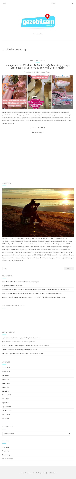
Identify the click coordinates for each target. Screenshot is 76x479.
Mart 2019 (5, 399)
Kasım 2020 (6, 387)
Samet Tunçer (45, 72)
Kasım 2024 (6, 372)
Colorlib (35, 473)
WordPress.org (7, 459)
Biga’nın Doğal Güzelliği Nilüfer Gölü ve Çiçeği (17, 353)
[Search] (72, 3)
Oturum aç (5, 447)
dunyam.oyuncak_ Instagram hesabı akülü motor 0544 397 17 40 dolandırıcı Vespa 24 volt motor (33, 297)
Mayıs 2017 (5, 418)
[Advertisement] (38, 163)
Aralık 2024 (6, 368)
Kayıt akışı (5, 451)
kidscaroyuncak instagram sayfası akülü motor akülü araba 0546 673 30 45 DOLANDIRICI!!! (32, 293)
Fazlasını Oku (37, 127)
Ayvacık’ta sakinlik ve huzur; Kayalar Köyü (16, 338)
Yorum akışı (6, 455)
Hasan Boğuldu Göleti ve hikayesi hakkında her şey (19, 345)
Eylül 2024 (5, 379)
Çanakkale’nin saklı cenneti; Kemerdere (15, 342)
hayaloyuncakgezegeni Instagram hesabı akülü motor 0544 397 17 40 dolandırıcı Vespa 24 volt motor (35, 289)
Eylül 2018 (5, 403)
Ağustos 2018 (6, 406)
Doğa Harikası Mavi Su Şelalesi (12, 286)
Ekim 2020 (5, 391)
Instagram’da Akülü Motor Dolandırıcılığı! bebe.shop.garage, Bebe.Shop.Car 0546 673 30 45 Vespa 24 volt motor (37, 66)
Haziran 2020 (6, 395)
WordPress (53, 473)
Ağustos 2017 (6, 414)
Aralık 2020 (6, 383)
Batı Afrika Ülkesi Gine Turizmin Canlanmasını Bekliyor (20, 282)
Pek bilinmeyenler (37, 60)
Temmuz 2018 (6, 410)
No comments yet (37, 132)
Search (69, 268)
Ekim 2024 (5, 375)
